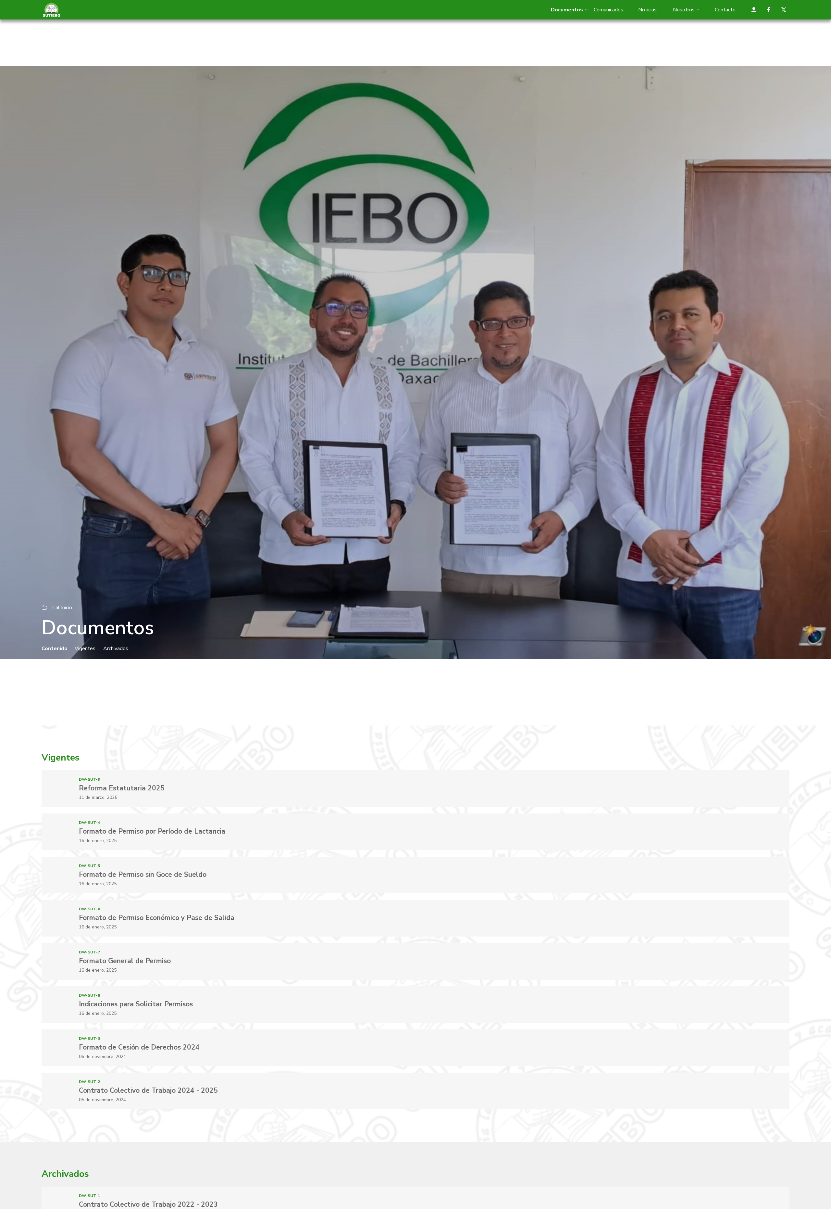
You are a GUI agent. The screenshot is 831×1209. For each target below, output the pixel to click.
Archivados (115, 648)
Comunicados (608, 9)
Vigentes (85, 648)
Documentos (567, 9)
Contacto (725, 9)
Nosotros (684, 9)
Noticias (647, 9)
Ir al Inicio (61, 607)
